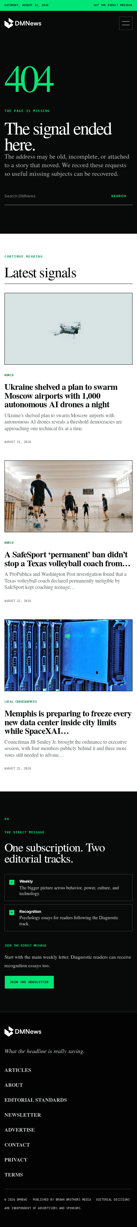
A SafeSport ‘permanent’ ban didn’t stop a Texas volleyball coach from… (67, 558)
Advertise (19, 1129)
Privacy (16, 1159)
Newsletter (22, 1114)
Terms (13, 1174)
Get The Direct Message (113, 5)
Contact (17, 1144)
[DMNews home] (22, 23)
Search (118, 196)
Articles (17, 1069)
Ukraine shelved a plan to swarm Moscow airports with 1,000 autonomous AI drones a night (60, 395)
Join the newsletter (29, 982)
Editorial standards (35, 1099)
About (13, 1084)
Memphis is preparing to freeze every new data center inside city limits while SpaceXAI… (68, 722)
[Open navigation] (126, 23)
